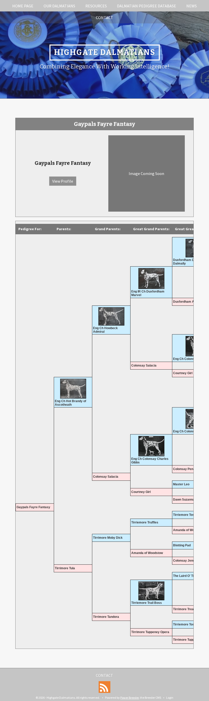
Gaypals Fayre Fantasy (33, 507)
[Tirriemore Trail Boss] (151, 591)
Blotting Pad (182, 545)
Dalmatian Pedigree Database (146, 5)
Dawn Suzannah (184, 499)
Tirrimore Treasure (186, 609)
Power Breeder (129, 697)
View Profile (62, 181)
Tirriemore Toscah (186, 515)
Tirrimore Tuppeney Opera (150, 632)
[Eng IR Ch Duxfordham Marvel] (151, 278)
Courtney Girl (182, 373)
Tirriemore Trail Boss (146, 603)
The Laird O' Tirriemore (189, 576)
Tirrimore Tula (65, 568)
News (191, 5)
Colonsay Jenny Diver (189, 560)
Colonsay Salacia (143, 365)
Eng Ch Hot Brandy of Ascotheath (70, 402)
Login (169, 697)
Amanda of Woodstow (189, 530)
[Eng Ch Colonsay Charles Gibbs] (151, 446)
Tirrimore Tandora (106, 617)
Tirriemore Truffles (144, 522)
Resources (96, 5)
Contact (104, 17)
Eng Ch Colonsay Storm (190, 431)
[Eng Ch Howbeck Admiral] (111, 316)
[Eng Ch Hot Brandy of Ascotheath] (73, 388)
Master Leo (181, 484)
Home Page (22, 5)
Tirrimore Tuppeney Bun (190, 639)
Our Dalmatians (59, 5)
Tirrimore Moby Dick (108, 537)
